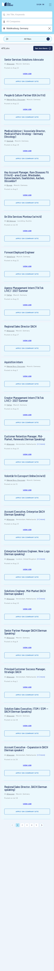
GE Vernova (11, 221)
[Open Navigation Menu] (50, 4)
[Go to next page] (42, 825)
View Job (27, 74)
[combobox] (29, 15)
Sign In (40, 4)
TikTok (9, 295)
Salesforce (11, 257)
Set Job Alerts (41, 48)
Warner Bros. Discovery (16, 100)
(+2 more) (41, 598)
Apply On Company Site (27, 81)
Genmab (10, 141)
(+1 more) (41, 444)
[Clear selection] (49, 28)
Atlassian (11, 64)
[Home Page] (9, 4)
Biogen (9, 185)
